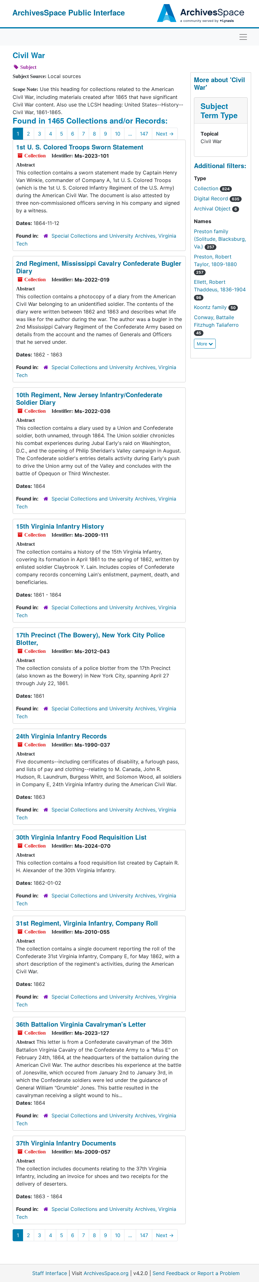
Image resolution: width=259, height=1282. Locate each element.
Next (165, 134)
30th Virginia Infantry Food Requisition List (81, 837)
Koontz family (215, 307)
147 (144, 134)
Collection (212, 188)
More (202, 343)
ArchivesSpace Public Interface (68, 12)
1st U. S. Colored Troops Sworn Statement (79, 146)
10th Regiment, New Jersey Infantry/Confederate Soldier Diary (89, 398)
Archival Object (215, 208)
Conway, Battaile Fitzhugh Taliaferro (216, 324)
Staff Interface (49, 1273)
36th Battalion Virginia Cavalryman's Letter (81, 1024)
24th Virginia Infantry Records (61, 735)
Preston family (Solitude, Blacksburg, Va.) (220, 239)
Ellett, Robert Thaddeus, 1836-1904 (220, 289)
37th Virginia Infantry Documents (66, 1142)
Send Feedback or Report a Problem (196, 1273)
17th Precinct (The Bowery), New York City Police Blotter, (90, 638)
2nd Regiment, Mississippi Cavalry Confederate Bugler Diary (98, 266)
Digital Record (216, 198)
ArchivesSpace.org (106, 1273)
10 (117, 134)
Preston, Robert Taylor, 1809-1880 (215, 264)
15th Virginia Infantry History (60, 526)
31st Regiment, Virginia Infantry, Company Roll (87, 922)
